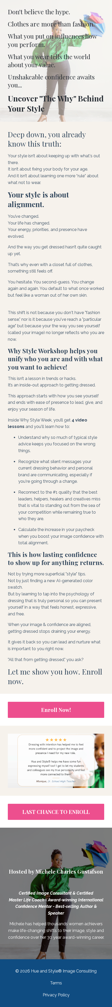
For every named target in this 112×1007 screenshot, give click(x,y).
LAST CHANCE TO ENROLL (56, 811)
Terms (56, 983)
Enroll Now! (56, 709)
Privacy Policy (56, 994)
